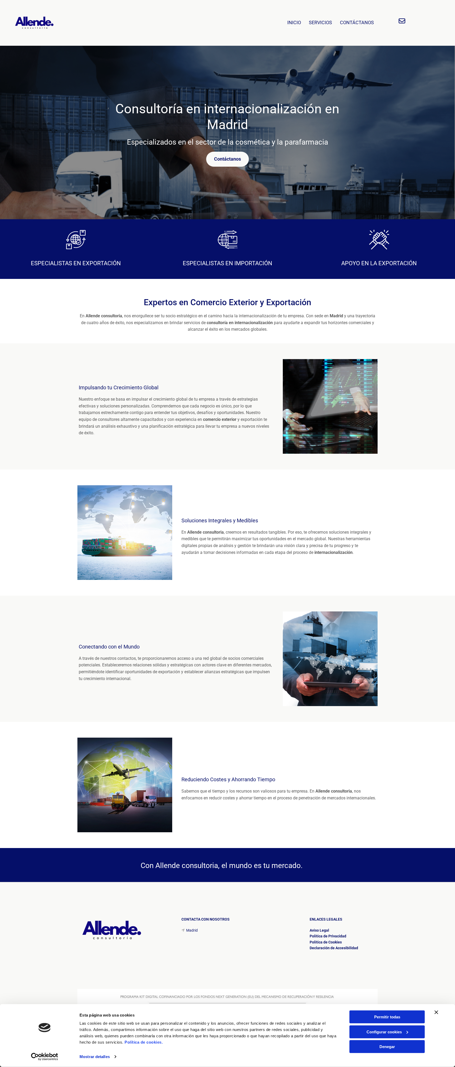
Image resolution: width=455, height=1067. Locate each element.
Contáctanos (357, 22)
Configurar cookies (384, 1031)
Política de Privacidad (328, 936)
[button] (227, 159)
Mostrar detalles (95, 1056)
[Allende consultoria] (44, 23)
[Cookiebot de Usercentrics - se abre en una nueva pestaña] (45, 1057)
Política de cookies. (144, 1042)
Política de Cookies (326, 942)
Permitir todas (387, 1017)
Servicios (320, 22)
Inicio (294, 22)
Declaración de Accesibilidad (334, 948)
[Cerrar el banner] (436, 1012)
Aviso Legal (319, 930)
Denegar (387, 1046)
